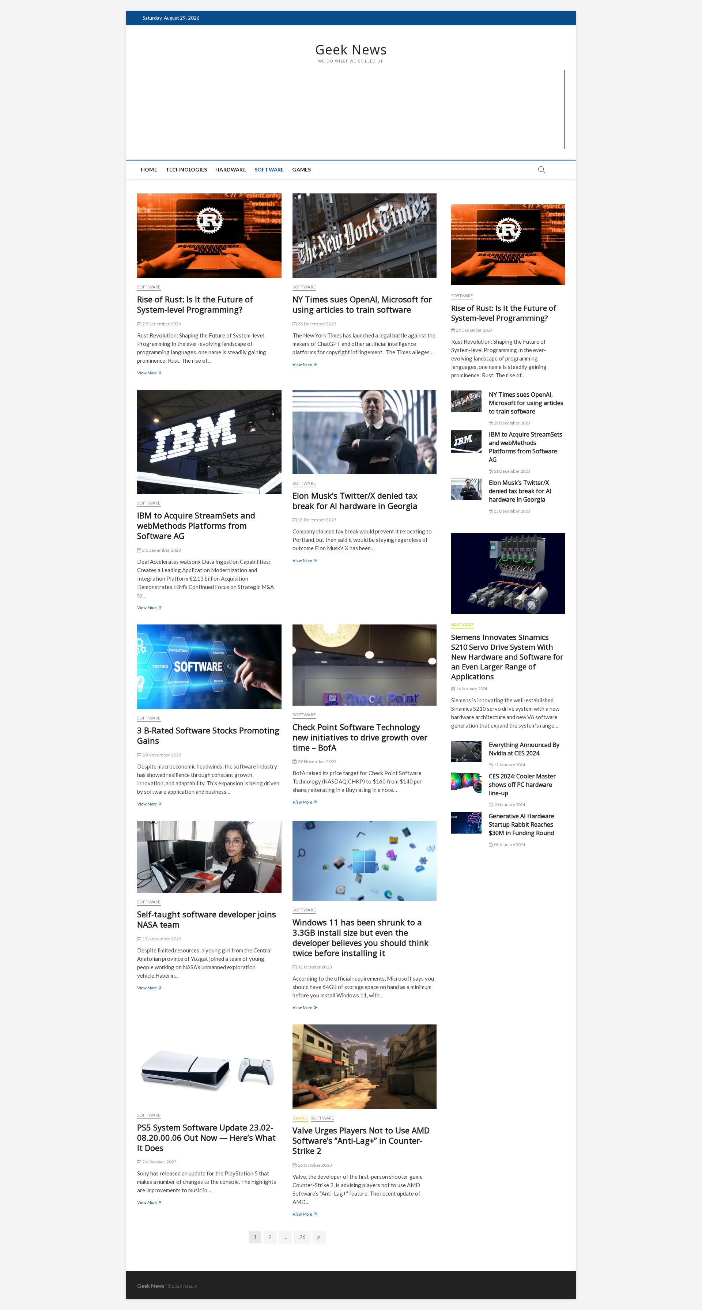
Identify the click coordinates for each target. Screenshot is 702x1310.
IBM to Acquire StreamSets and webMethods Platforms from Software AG (196, 525)
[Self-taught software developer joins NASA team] (209, 857)
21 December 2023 (161, 550)
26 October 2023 (159, 1161)
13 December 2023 (316, 519)
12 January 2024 (509, 764)
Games (301, 169)
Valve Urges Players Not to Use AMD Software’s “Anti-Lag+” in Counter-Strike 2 (361, 1140)
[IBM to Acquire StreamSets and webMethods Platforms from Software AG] (209, 442)
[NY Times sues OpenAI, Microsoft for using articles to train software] (364, 235)
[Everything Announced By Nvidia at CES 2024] (466, 751)
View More (148, 373)
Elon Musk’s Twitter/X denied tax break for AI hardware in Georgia (355, 500)
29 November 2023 (317, 761)
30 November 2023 (161, 755)
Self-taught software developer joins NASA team (206, 919)
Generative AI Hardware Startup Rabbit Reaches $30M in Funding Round (521, 824)
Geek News (351, 50)
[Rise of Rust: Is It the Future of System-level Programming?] (209, 235)
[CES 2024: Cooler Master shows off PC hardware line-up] (466, 782)
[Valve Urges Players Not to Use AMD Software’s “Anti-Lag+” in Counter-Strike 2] (364, 1066)
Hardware (230, 169)
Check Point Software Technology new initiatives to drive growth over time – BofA (359, 737)
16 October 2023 (314, 1165)
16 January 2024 (471, 688)
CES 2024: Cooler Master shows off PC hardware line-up (522, 784)
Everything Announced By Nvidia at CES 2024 (524, 749)
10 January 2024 (509, 804)
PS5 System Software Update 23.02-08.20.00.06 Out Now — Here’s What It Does (206, 1137)
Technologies (186, 169)
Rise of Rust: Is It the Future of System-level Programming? (195, 304)
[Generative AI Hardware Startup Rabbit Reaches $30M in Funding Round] (466, 823)
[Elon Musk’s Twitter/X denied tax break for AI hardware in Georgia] (364, 432)
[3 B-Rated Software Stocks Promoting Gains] (209, 666)
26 (302, 1238)
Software (269, 169)
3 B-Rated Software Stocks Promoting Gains (208, 735)
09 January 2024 (509, 844)
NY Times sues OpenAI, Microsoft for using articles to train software (362, 304)
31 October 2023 (314, 967)
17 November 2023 (161, 938)
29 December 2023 (161, 323)
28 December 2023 (316, 323)
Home (149, 169)
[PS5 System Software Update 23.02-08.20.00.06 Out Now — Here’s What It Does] (209, 1065)
